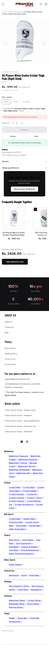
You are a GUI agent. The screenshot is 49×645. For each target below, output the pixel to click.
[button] (3, 4)
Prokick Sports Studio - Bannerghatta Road (22, 421)
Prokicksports (10, 630)
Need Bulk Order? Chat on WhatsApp (26, 143)
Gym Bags (13, 550)
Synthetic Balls (16, 522)
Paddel (12, 618)
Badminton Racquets (18, 456)
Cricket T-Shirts (34, 498)
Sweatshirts (36, 589)
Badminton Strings (26, 466)
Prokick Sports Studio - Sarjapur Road (20, 410)
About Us (8, 322)
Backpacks (14, 575)
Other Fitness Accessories (21, 553)
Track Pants (23, 589)
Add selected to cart (15, 262)
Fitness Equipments (30, 550)
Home (4, 12)
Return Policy (10, 348)
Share (36, 136)
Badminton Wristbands (19, 470)
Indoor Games (15, 564)
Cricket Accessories (24, 504)
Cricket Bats (14, 487)
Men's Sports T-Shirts (19, 586)
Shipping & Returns (10, 168)
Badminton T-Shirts (18, 463)
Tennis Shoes (33, 604)
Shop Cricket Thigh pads (24, 189)
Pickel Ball (22, 618)
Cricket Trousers (16, 501)
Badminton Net (23, 473)
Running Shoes (16, 607)
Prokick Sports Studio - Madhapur (18, 415)
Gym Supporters (23, 543)
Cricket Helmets (16, 494)
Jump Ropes (27, 540)
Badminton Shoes (17, 600)
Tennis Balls (21, 526)
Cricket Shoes (34, 600)
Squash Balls (35, 526)
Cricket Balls (29, 487)
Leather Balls (29, 519)
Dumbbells (14, 547)
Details (5, 161)
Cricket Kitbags (29, 491)
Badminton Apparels (27, 459)
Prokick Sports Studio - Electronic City (20, 426)
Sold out (24, 130)
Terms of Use (10, 359)
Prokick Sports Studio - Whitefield (18, 432)
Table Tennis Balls (17, 529)
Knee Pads (34, 575)
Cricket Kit (32, 494)
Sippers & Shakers (29, 547)
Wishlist (13, 136)
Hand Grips (14, 540)
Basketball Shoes (16, 604)
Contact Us (9, 327)
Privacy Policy (10, 364)
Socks (24, 575)
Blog (6, 333)
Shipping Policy (11, 354)
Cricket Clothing (16, 498)
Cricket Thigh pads (15, 12)
